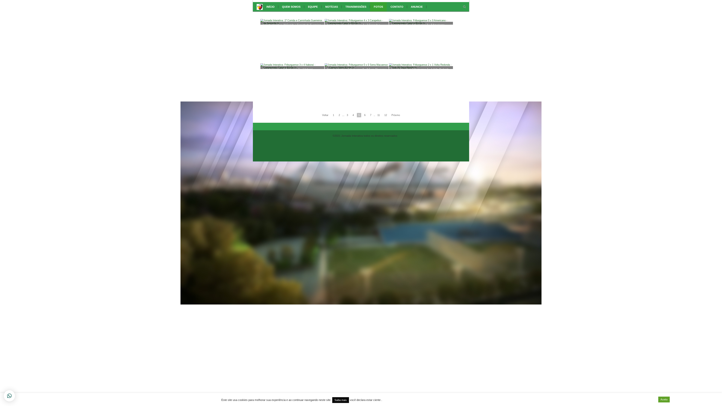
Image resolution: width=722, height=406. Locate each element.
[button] (653, 399)
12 (385, 115)
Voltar (325, 115)
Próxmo (395, 115)
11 (378, 115)
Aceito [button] (664, 399)
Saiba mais (340, 400)
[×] (9, 395)
